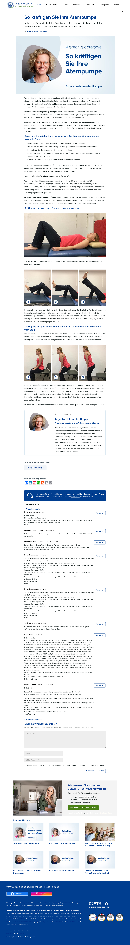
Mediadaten (25, 931)
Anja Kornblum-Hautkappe (37, 31)
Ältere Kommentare (33, 509)
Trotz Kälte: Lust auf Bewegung (62, 843)
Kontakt (17, 931)
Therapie (76, 5)
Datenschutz (19, 934)
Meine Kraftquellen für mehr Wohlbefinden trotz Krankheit (97, 871)
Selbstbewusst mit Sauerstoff (61, 870)
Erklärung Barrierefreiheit (14, 937)
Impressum (10, 934)
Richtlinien (75, 497)
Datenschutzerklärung (105, 813)
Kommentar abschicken (95, 771)
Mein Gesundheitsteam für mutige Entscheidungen (27, 871)
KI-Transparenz (30, 937)
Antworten (100, 513)
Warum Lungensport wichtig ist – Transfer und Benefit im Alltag (98, 844)
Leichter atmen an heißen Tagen (26, 843)
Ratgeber (105, 5)
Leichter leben (90, 5)
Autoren (38, 5)
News (48, 5)
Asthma (65, 5)
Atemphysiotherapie (35, 467)
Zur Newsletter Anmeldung (83, 808)
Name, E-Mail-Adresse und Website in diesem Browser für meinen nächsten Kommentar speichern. (66, 765)
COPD (55, 5)
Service (116, 5)
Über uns (9, 931)
